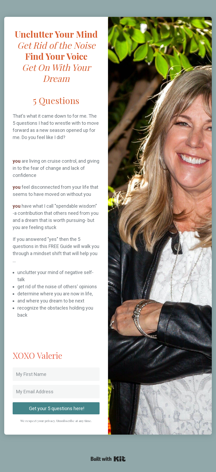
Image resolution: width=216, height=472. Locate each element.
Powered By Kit (108, 459)
